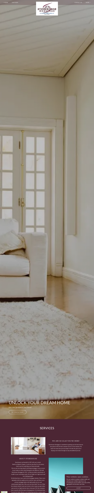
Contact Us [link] (78, 2)
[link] (47, 2)
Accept (79, 488)
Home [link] (6, 2)
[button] (88, 2)
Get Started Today (18, 412)
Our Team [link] (15, 2)
